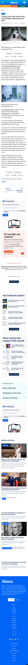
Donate (13, 6)
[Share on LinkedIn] (15, 56)
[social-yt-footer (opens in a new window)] (10, 639)
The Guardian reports (8, 109)
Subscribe (5, 6)
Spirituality (14, 610)
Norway (4, 474)
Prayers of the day (10, 398)
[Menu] (5, 2)
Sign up (5, 215)
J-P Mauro (16, 23)
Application (14, 620)
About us (14, 648)
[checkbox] (3, 416)
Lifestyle (14, 609)
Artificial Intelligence (7, 548)
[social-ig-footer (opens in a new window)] (17, 639)
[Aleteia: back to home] (14, 2)
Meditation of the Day (12, 393)
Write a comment (14, 281)
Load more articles (14, 329)
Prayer (4, 498)
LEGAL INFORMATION (14, 650)
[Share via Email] (20, 56)
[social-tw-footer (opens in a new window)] (15, 639)
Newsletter (14, 618)
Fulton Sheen (5, 523)
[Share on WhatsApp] (22, 56)
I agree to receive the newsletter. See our (14, 211)
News (2, 10)
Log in (18, 276)
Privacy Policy (14, 658)
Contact (14, 655)
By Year (14, 634)
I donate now (8, 251)
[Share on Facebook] (12, 56)
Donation (14, 626)
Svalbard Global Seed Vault (12, 66)
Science (4, 181)
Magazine (14, 622)
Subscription (14, 624)
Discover (14, 612)
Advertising (14, 628)
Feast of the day (9, 388)
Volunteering (5, 445)
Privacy (14, 660)
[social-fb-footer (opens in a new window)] (12, 639)
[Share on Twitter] (17, 56)
